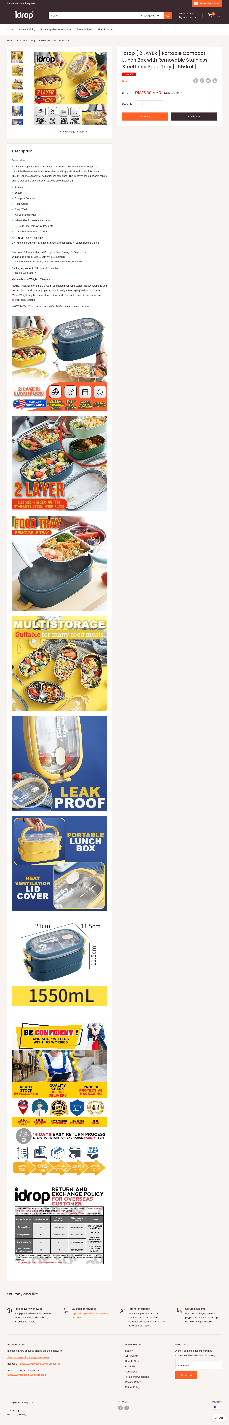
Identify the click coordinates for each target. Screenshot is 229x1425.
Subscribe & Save (209, 3)
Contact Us (131, 1371)
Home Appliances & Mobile (56, 29)
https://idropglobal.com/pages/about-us (28, 1357)
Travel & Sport (84, 29)
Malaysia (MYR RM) (18, 1402)
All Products (131, 1355)
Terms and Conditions (137, 1376)
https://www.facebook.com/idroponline (39, 1363)
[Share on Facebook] (195, 80)
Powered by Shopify (16, 1414)
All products (21, 40)
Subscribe (186, 1375)
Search (129, 1350)
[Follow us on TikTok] (126, 1408)
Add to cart (145, 116)
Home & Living (27, 29)
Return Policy (132, 1387)
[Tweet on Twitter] (208, 80)
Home (10, 29)
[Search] (168, 15)
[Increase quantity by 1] (159, 104)
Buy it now (194, 116)
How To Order (105, 29)
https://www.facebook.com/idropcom (27, 1374)
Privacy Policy (133, 1382)
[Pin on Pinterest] (202, 80)
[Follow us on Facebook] (120, 1408)
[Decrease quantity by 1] (138, 104)
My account (186, 17)
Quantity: (127, 104)
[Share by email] (214, 80)
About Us (130, 1366)
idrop (125, 81)
